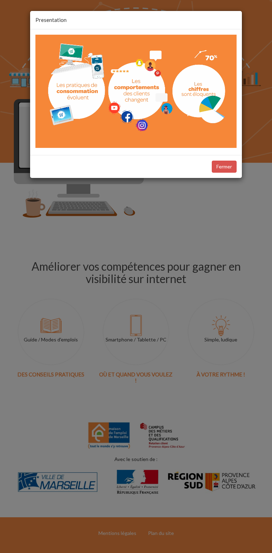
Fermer (224, 166)
